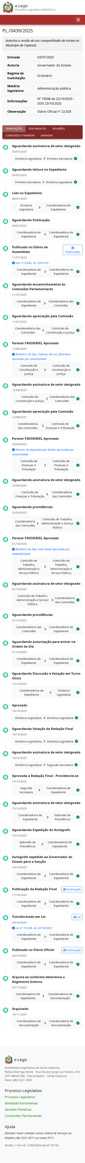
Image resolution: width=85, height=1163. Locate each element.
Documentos (37, 128)
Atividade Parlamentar (21, 1103)
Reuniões (59, 128)
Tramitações (14, 128)
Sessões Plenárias (18, 1109)
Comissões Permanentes (23, 1116)
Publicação (73, 252)
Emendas (47, 135)
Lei (78, 917)
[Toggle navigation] (78, 20)
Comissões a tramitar (20, 135)
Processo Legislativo (20, 1097)
